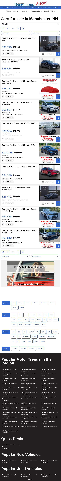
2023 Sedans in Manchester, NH (29, 388)
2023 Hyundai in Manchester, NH (29, 422)
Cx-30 (49, 331)
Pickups (20, 302)
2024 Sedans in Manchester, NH (10, 393)
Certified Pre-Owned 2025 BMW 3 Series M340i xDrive (19, 210)
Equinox (43, 341)
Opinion (29, 7)
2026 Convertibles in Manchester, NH (10, 398)
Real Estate (48, 7)
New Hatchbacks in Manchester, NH (49, 461)
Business (19, 7)
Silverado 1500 (51, 336)
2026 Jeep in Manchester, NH (48, 422)
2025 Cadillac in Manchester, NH (29, 413)
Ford (46, 315)
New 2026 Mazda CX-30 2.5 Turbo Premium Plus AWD (16, 61)
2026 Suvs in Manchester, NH (9, 370)
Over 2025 (15, 348)
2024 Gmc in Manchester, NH (48, 393)
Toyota (14, 324)
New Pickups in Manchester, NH (29, 461)
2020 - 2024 (23, 348)
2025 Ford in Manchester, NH (9, 417)
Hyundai (20, 319)
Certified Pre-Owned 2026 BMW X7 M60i (19, 124)
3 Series (55, 331)
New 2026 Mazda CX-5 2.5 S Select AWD (19, 166)
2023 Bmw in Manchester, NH (48, 379)
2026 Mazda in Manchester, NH (29, 370)
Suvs (14, 302)
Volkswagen (27, 324)
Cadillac (40, 315)
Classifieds (55, 7)
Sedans (27, 302)
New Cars (16, 11)
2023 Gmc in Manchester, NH (48, 408)
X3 (24, 331)
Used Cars (25, 11)
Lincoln (32, 319)
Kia (44, 319)
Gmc (26, 315)
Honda (38, 319)
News (8, 7)
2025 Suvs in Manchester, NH (9, 379)
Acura (20, 324)
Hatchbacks (35, 302)
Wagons (52, 302)
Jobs (42, 7)
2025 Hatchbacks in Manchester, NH (11, 413)
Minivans (22, 307)
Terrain (36, 341)
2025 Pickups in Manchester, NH (49, 404)
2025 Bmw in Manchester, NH (48, 374)
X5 (37, 331)
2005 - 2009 (40, 348)
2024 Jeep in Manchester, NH (28, 408)
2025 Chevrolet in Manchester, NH (49, 413)
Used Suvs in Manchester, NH (9, 475)
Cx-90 (43, 331)
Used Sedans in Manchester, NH (29, 475)
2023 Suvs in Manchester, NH (28, 384)
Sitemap (30, 479)
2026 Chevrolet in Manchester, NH (49, 384)
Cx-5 (13, 331)
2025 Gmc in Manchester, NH (28, 404)
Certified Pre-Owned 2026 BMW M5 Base (19, 145)
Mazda (14, 315)
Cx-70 (14, 336)
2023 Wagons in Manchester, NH (10, 431)
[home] (30, 3)
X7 (17, 341)
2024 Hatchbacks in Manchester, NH (11, 427)
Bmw (20, 315)
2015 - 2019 (31, 348)
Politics (13, 7)
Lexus (43, 324)
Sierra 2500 (42, 336)
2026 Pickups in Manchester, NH (10, 374)
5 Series (34, 336)
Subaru (55, 319)
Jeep (14, 319)
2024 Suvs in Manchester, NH (28, 379)
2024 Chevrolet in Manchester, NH (49, 417)
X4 (13, 341)
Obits (33, 7)
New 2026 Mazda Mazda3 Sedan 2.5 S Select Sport (18, 189)
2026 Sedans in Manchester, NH (49, 388)
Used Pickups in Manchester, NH (49, 475)
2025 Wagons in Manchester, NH (29, 417)
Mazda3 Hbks (26, 336)
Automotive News (36, 11)
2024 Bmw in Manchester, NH (9, 384)
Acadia (29, 341)
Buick (52, 315)
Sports (24, 7)
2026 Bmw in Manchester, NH (48, 370)
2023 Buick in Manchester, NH (9, 422)
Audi (26, 319)
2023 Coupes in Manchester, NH (49, 427)
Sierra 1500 (31, 331)
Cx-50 (19, 331)
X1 (19, 336)
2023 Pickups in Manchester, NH (49, 397)
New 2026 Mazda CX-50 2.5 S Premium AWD (19, 39)
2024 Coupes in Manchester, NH (29, 427)
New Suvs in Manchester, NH (9, 461)
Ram (50, 319)
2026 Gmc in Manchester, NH (28, 374)
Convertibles (44, 302)
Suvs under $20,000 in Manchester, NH (10, 446)
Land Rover (36, 324)
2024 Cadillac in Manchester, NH (10, 408)
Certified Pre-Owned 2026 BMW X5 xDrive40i (17, 103)
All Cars (8, 11)
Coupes (14, 307)
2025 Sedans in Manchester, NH (29, 393)
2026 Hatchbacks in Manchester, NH (11, 388)
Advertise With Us (49, 11)
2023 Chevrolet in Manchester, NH (10, 404)
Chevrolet (32, 315)
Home (4, 7)
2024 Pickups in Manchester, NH (29, 397)
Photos (38, 7)
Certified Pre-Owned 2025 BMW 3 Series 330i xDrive (19, 82)
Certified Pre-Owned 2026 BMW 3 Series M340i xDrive (19, 231)
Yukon (23, 341)
